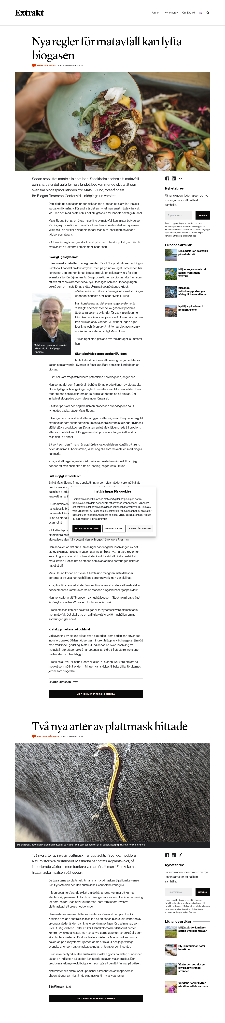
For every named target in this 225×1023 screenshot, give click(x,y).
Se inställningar (140, 528)
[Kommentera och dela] (34, 65)
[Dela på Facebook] (167, 178)
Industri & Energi (46, 65)
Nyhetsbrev (171, 12)
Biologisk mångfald (48, 736)
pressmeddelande (81, 906)
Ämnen (156, 12)
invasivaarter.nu (114, 975)
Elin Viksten (56, 986)
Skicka (202, 215)
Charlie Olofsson (60, 682)
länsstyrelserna (97, 932)
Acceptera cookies (86, 528)
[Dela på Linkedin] (173, 178)
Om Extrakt (188, 12)
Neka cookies (113, 528)
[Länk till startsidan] (29, 14)
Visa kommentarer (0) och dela (96, 694)
